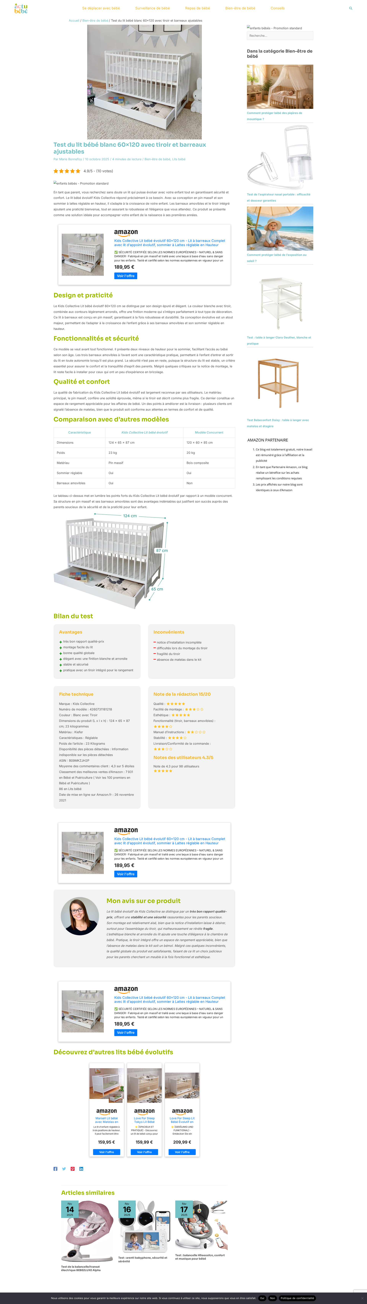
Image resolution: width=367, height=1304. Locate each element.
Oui (262, 1298)
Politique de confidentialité (297, 1298)
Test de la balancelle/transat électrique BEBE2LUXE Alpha (81, 1268)
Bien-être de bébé (240, 8)
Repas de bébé (197, 8)
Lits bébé (178, 159)
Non (272, 1298)
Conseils (278, 8)
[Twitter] (64, 1169)
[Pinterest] (73, 1169)
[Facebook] (55, 1169)
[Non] (362, 1298)
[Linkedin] (81, 1169)
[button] (351, 8)
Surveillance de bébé (152, 8)
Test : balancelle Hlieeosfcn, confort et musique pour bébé (200, 1257)
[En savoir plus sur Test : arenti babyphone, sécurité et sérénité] (144, 1226)
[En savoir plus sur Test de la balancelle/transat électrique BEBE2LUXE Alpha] (87, 1231)
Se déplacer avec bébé (101, 8)
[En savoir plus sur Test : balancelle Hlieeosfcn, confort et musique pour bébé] (201, 1225)
